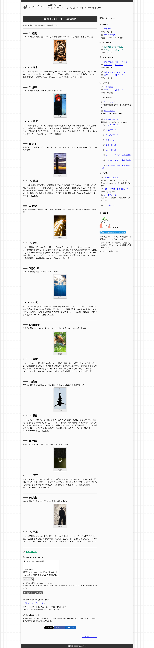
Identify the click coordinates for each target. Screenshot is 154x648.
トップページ (109, 205)
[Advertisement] (115, 335)
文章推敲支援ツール (112, 119)
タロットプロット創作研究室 (116, 189)
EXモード (40, 603)
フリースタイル (110, 102)
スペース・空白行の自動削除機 (118, 155)
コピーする (28, 579)
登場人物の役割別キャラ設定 (115, 62)
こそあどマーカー (113, 135)
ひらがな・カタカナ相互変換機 (118, 160)
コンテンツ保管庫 (111, 178)
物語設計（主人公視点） (114, 47)
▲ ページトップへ (89, 637)
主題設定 (107, 29)
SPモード (29, 603)
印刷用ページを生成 (34, 593)
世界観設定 (108, 87)
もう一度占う (31, 552)
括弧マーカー (111, 140)
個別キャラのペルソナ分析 (115, 72)
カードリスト (109, 111)
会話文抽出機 (111, 145)
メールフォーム (110, 195)
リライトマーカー (113, 125)
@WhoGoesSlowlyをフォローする (113, 232)
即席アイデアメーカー (113, 35)
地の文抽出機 (111, 150)
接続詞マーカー (112, 130)
